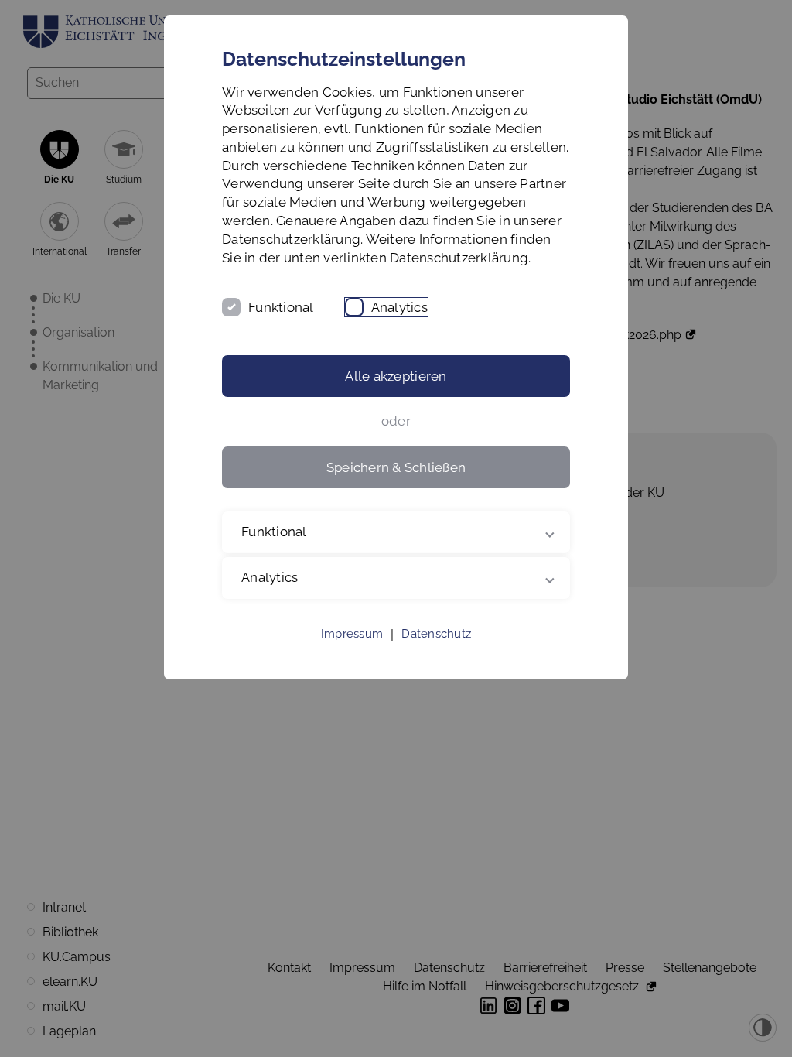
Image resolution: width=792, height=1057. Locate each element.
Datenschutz (436, 652)
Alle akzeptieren (395, 376)
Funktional (281, 307)
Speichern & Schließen (396, 467)
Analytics (399, 307)
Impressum (352, 652)
